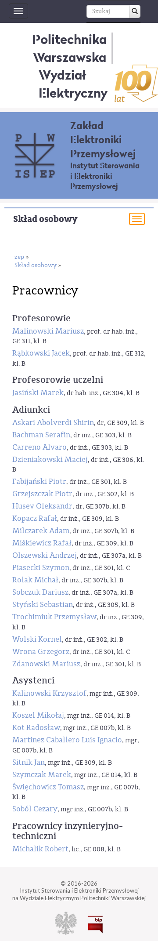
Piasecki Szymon (40, 567)
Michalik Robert (40, 849)
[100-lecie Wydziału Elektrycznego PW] (136, 83)
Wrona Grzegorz (40, 651)
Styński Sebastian (42, 604)
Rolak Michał (35, 580)
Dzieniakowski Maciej (50, 459)
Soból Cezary (34, 809)
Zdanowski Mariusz (46, 664)
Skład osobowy (45, 219)
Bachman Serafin (41, 435)
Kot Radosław (36, 727)
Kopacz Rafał (34, 518)
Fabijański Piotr (39, 481)
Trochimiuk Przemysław (54, 616)
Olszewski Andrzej (44, 555)
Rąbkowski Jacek (41, 353)
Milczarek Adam (40, 530)
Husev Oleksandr (42, 506)
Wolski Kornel (37, 639)
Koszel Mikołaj (38, 715)
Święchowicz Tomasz (48, 787)
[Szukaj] (134, 11)
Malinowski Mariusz (48, 331)
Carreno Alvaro (39, 447)
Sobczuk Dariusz (40, 592)
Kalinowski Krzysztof (49, 693)
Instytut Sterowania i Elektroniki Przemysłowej (105, 176)
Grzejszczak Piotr (42, 493)
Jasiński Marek (38, 392)
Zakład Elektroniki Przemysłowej (103, 140)
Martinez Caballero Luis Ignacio (67, 740)
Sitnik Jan (28, 762)
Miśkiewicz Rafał (42, 543)
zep (19, 257)
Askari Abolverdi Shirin (53, 422)
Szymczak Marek (41, 774)
